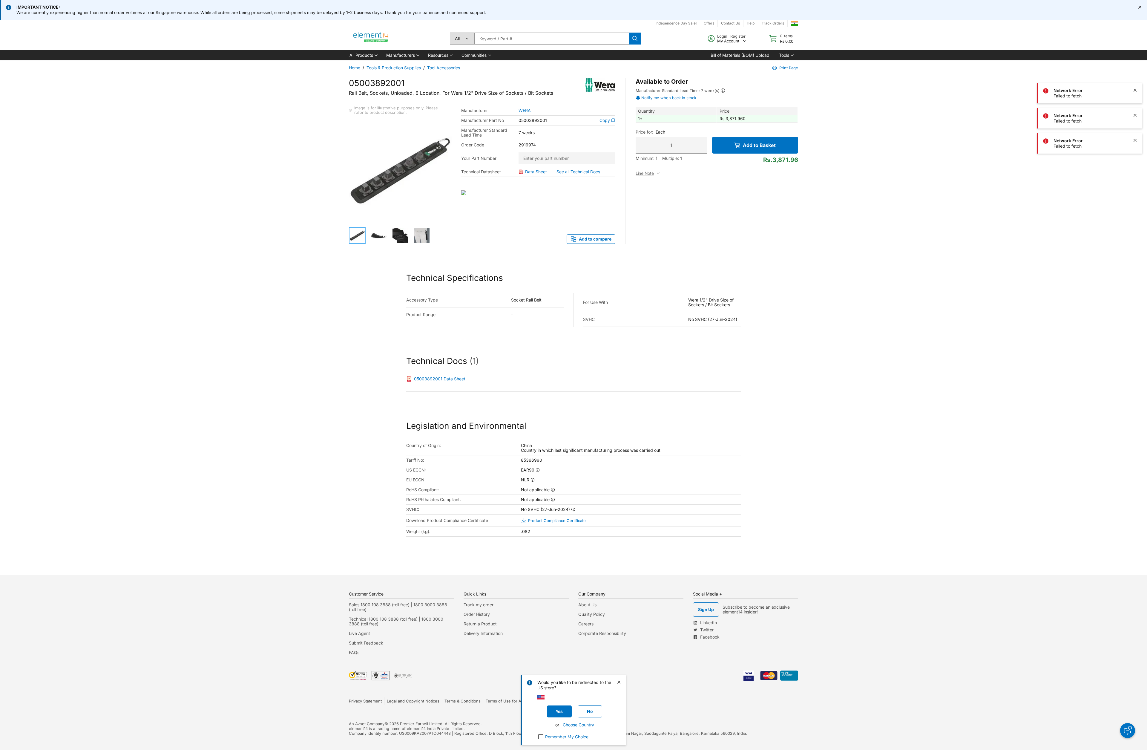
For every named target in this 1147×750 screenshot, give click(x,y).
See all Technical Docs (578, 171)
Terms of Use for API (505, 701)
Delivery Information (483, 633)
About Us (587, 604)
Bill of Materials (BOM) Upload (740, 55)
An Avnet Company (366, 723)
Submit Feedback (366, 642)
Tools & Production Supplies (394, 67)
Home (354, 67)
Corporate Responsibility (602, 633)
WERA (525, 110)
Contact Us (730, 23)
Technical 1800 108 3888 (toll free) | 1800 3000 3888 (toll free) (396, 621)
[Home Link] (371, 38)
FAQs (354, 652)
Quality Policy (591, 614)
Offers (709, 23)
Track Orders (773, 23)
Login (722, 36)
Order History (477, 614)
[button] (363, 55)
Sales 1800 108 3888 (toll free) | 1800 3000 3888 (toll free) (398, 607)
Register (738, 36)
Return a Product (480, 623)
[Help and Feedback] (1127, 730)
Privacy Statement (365, 701)
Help (751, 23)
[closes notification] (1140, 7)
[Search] (635, 39)
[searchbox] (551, 39)
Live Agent (359, 633)
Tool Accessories (443, 67)
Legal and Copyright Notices (413, 701)
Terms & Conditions (462, 701)
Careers (586, 623)
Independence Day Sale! (676, 23)
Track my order (478, 604)
